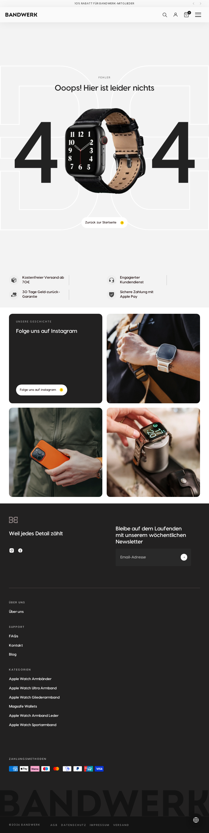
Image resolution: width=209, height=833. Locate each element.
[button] (164, 14)
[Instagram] (11, 550)
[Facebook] (20, 550)
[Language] (195, 819)
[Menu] (198, 14)
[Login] (175, 14)
